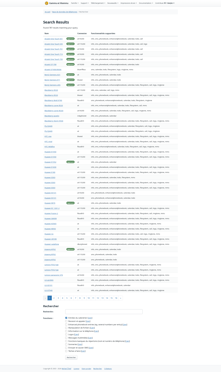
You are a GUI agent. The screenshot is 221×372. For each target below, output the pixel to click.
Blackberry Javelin (52, 116)
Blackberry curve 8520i (54, 110)
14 (107, 298)
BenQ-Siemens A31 (52, 75)
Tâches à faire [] (77, 351)
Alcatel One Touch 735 (54, 59)
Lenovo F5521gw (51, 264)
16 (116, 298)
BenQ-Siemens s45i (52, 85)
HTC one (48, 136)
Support (84, 3)
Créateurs (108, 369)
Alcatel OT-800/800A (53, 69)
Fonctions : (48, 318)
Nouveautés (112, 3)
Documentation (145, 3)
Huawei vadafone (52, 244)
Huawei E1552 (50, 162)
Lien (90, 318)
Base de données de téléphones (64, 12)
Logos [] (73, 334)
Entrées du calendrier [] (80, 318)
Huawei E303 (50, 177)
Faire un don (86, 369)
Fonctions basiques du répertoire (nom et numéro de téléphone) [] (99, 341)
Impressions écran (128, 3)
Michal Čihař (66, 369)
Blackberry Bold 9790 (53, 100)
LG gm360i (49, 280)
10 (89, 298)
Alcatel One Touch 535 (54, 44)
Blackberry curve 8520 (54, 105)
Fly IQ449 (48, 126)
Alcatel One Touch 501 (54, 39)
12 (98, 298)
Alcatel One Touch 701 (54, 49)
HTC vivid (48, 141)
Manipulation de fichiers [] (81, 327)
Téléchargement (97, 3)
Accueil (47, 12)
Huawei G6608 (51, 218)
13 (102, 298)
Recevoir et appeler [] (79, 321)
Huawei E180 (50, 172)
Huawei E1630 (50, 167)
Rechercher (71, 357)
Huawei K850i (50, 229)
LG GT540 (48, 290)
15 (111, 298)
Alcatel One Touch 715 (54, 54)
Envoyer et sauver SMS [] (80, 347)
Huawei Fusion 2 (51, 213)
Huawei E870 (50, 203)
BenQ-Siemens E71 (52, 80)
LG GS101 (48, 285)
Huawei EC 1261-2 (52, 208)
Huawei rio (49, 234)
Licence (76, 369)
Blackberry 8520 (51, 90)
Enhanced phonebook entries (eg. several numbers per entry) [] (97, 324)
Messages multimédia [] (80, 338)
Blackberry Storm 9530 (54, 121)
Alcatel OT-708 (50, 64)
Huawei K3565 (50, 223)
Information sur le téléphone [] (83, 331)
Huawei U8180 (51, 239)
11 (93, 298)
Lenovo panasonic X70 (54, 275)
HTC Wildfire (50, 146)
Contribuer (159, 3)
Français (169, 3)
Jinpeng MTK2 (50, 249)
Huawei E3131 (50, 193)
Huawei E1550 (50, 152)
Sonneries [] (75, 344)
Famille (74, 3)
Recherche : (48, 311)
